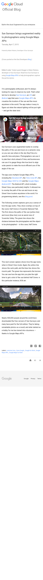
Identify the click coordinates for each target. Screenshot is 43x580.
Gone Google (20, 350)
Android (5, 98)
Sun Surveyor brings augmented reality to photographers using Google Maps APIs (21, 37)
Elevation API (17, 178)
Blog (29, 59)
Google (26, 378)
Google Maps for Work (15, 352)
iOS (30, 95)
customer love (11, 350)
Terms (39, 378)
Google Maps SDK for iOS (12, 181)
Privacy (33, 378)
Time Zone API (31, 178)
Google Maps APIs (12, 75)
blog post (29, 196)
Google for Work (30, 350)
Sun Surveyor (21, 95)
